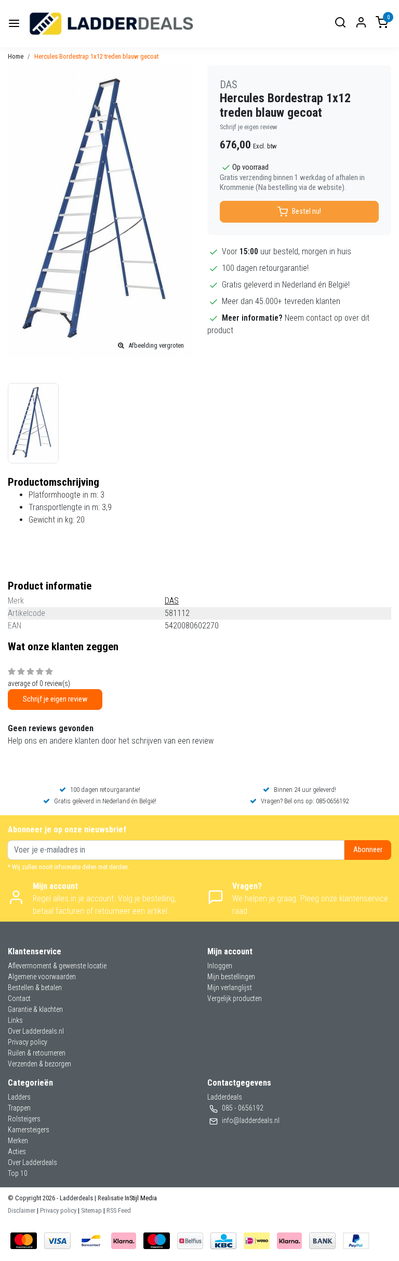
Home (15, 56)
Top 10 (18, 1173)
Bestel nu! (306, 211)
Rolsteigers (24, 1119)
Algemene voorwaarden (42, 976)
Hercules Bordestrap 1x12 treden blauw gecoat (96, 56)
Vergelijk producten (234, 998)
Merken (18, 1140)
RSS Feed (119, 1210)
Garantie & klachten (35, 1009)
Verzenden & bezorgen (39, 1064)
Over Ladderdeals (32, 1162)
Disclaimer (21, 1210)
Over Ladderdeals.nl (36, 1031)
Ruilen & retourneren (36, 1053)
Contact (19, 998)
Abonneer (367, 849)
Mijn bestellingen (231, 976)
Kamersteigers (28, 1130)
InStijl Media (140, 1198)
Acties (17, 1151)
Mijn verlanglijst (229, 987)
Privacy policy (27, 1042)
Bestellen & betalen (35, 987)
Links (15, 1020)
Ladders (19, 1097)
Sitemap (91, 1210)
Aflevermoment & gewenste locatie (57, 966)
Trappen (19, 1108)
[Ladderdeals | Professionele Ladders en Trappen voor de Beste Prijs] (112, 23)
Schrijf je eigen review (248, 127)
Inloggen (219, 966)
